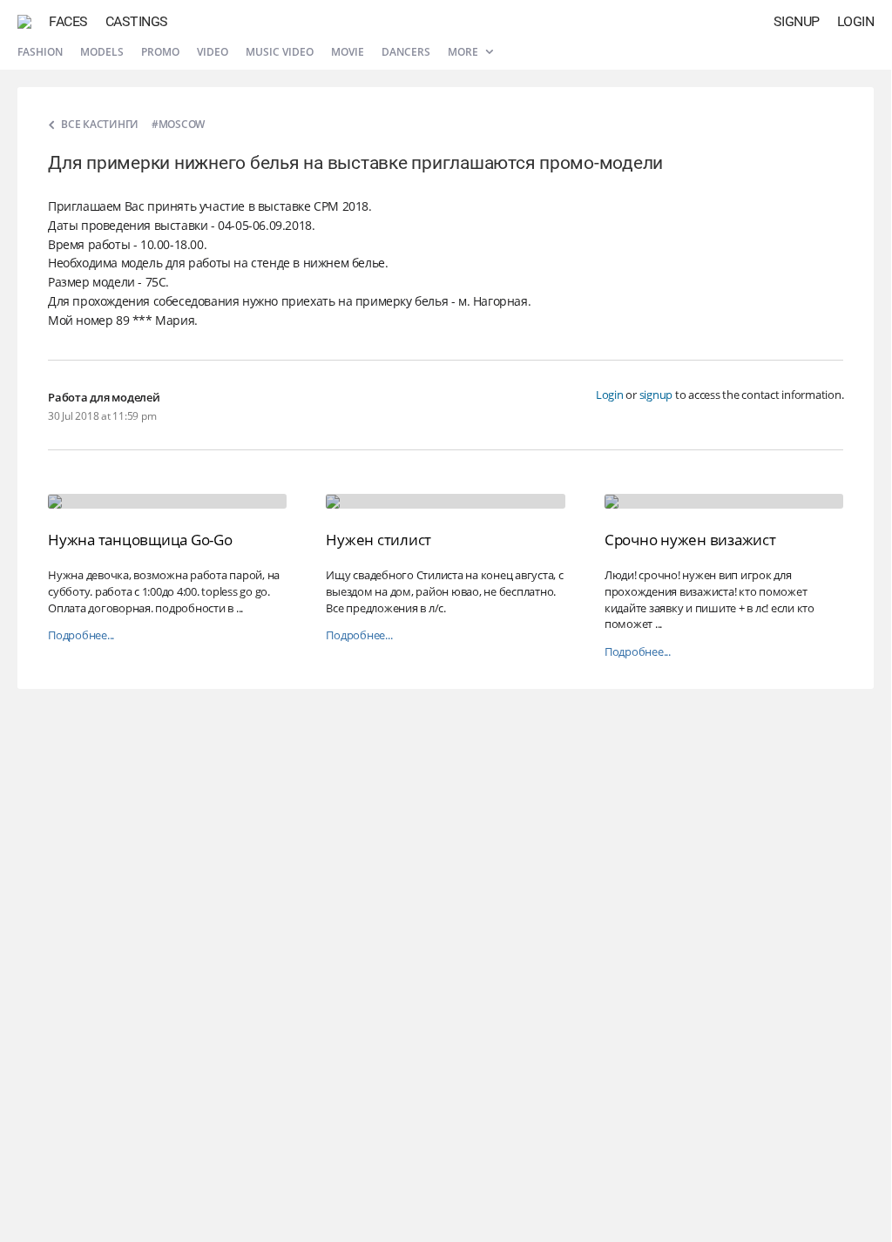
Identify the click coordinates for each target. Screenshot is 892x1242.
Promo (160, 51)
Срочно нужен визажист (690, 540)
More (464, 51)
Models (102, 51)
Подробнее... (81, 635)
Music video (280, 51)
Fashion (40, 51)
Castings (136, 21)
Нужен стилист (378, 540)
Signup (797, 21)
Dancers (406, 51)
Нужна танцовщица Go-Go (140, 540)
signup (656, 394)
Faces (68, 21)
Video (212, 51)
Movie (347, 51)
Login (856, 21)
